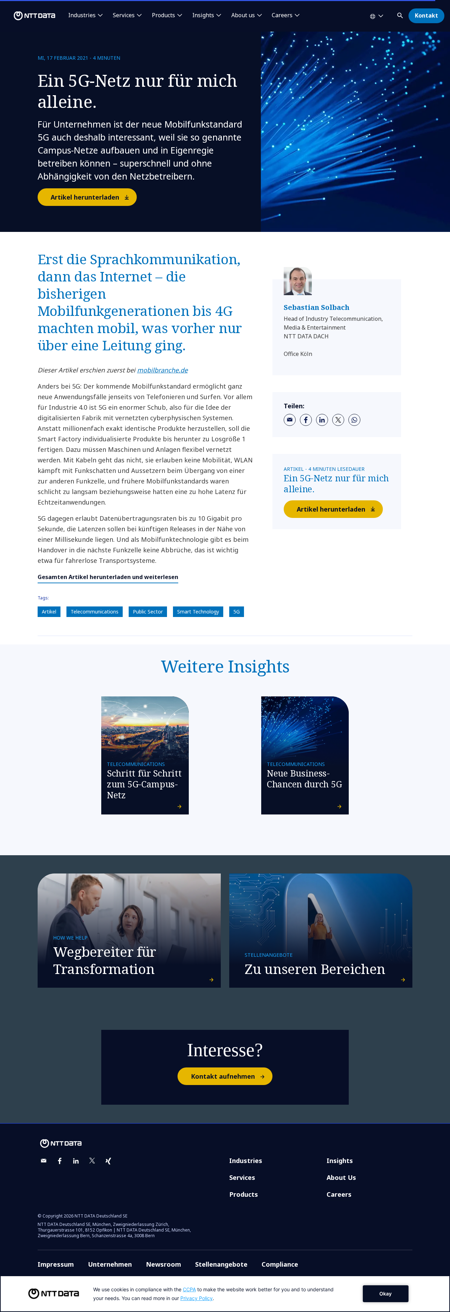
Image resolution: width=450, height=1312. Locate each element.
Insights (340, 1160)
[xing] (108, 1161)
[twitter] (338, 420)
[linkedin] (322, 420)
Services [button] (124, 15)
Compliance (280, 1264)
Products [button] (163, 15)
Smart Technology (198, 611)
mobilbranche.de (162, 370)
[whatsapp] (354, 420)
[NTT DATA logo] (29, 16)
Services (242, 1177)
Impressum (56, 1264)
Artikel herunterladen (85, 197)
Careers (339, 1194)
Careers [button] (282, 15)
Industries (245, 1160)
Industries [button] (82, 15)
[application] (225, 1293)
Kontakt (426, 15)
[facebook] (306, 420)
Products (243, 1194)
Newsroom (163, 1264)
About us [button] (243, 15)
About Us (341, 1177)
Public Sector (148, 611)
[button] (400, 14)
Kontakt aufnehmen (223, 1076)
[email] (290, 420)
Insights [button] (203, 15)
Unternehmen (110, 1264)
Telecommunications (94, 611)
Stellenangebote (221, 1264)
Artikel (49, 611)
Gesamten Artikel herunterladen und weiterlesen (108, 577)
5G (236, 611)
